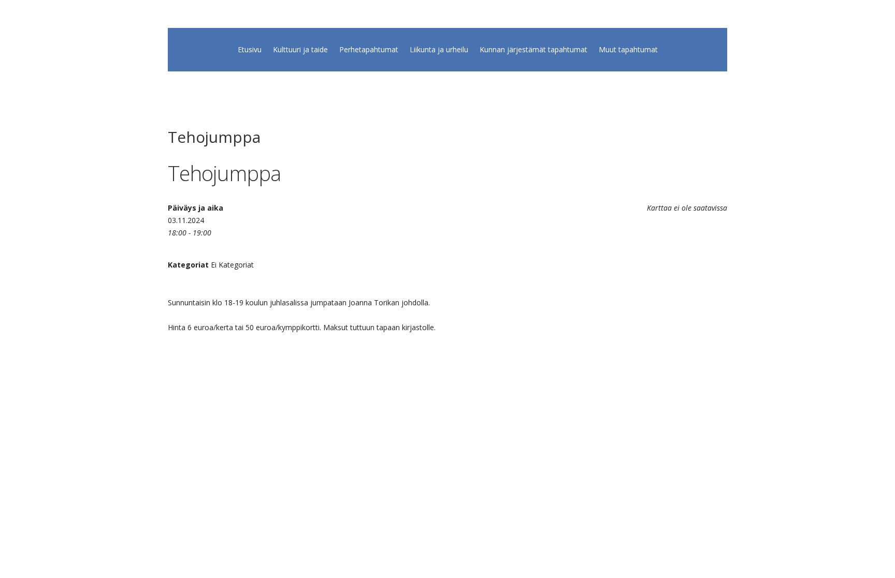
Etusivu (250, 50)
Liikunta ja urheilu (439, 50)
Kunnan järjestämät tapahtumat (533, 50)
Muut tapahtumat (628, 50)
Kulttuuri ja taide (300, 50)
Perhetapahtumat (368, 50)
